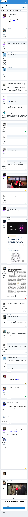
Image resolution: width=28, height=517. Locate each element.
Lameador (3, 400)
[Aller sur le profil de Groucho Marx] (4, 124)
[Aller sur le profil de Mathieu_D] (2, 7)
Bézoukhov (4, 414)
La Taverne (8, 7)
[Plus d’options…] (26, 28)
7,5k (4, 432)
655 (7, 10)
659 (13, 10)
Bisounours (4, 110)
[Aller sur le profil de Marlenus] (4, 331)
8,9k (4, 444)
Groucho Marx (4, 122)
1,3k (4, 34)
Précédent (3, 10)
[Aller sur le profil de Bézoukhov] (4, 416)
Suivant (17, 10)
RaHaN (4, 425)
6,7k (4, 272)
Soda (4, 171)
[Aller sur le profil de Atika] (4, 30)
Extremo (15, 96)
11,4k (4, 101)
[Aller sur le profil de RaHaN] (4, 428)
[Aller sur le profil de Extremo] (4, 15)
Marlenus (3, 328)
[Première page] (1, 10)
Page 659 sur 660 (22, 10)
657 (10, 10)
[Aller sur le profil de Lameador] (4, 403)
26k (4, 334)
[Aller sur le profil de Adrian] (4, 473)
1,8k (4, 153)
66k (4, 74)
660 (15, 10)
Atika (4, 28)
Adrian (4, 471)
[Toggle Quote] (8, 41)
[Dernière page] (19, 10)
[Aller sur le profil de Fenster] (4, 268)
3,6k (4, 177)
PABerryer (3, 301)
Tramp (4, 480)
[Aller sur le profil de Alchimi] (4, 97)
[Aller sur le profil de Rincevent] (4, 55)
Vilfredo (15, 364)
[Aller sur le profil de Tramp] (4, 388)
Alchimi (4, 94)
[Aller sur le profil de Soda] (4, 174)
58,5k (4, 392)
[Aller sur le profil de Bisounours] (4, 112)
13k (4, 46)
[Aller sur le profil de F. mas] (4, 42)
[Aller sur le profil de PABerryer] (4, 303)
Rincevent (3, 52)
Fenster (4, 314)
